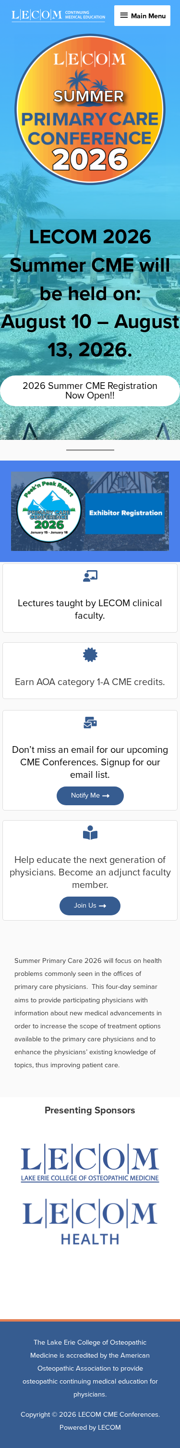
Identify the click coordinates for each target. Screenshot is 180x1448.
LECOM (109, 1427)
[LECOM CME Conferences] (58, 15)
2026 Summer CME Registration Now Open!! (90, 390)
